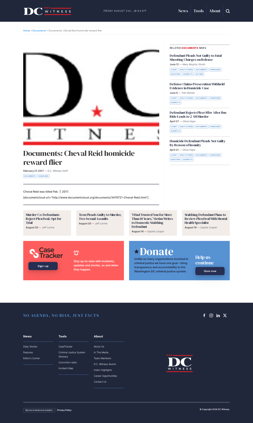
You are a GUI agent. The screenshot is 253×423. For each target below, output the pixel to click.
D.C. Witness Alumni (105, 364)
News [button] (183, 11)
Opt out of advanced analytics (39, 410)
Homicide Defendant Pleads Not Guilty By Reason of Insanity (197, 143)
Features (28, 352)
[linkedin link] (218, 315)
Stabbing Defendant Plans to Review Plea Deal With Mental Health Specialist (206, 218)
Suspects (188, 74)
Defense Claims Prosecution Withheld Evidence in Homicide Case (197, 86)
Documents (39, 30)
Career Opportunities (105, 375)
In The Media (101, 352)
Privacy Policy (64, 410)
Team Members (102, 358)
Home (26, 30)
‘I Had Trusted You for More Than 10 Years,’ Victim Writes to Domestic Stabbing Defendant (152, 220)
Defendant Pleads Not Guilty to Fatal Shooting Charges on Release (196, 57)
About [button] (214, 11)
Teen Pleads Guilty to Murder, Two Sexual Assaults (100, 216)
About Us (99, 346)
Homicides (44, 176)
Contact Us (100, 381)
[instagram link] (211, 315)
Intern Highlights (103, 369)
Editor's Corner (31, 358)
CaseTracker (65, 346)
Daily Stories (186, 70)
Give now (210, 271)
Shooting (175, 74)
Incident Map (66, 368)
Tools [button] (198, 11)
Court (174, 70)
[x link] (225, 315)
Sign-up (43, 266)
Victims (199, 74)
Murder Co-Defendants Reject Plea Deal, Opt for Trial (43, 218)
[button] (228, 11)
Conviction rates (68, 362)
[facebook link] (204, 315)
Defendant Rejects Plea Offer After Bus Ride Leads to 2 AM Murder (198, 114)
